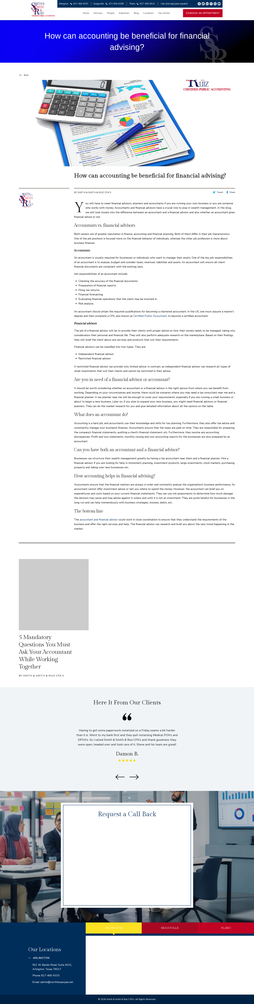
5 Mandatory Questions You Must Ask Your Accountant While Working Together (45, 652)
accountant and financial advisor (99, 519)
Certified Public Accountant (150, 316)
